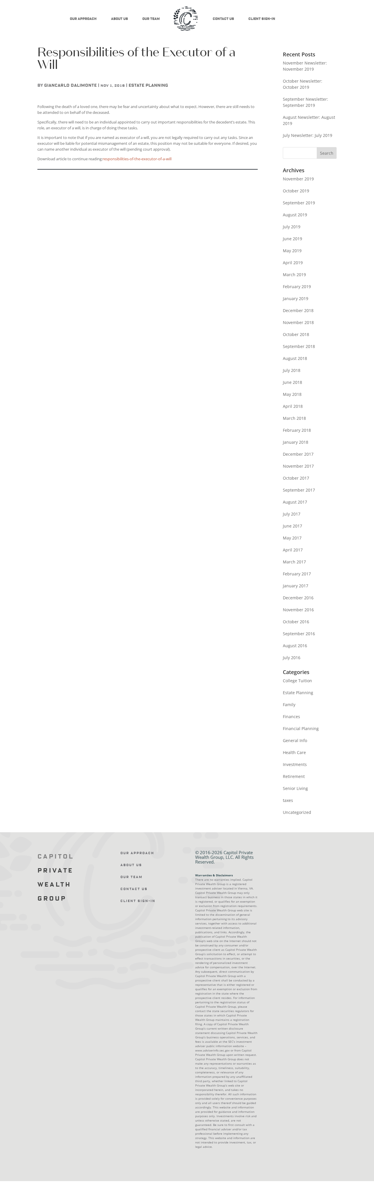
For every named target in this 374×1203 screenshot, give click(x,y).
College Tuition (297, 680)
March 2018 (294, 418)
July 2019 (291, 226)
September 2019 (299, 203)
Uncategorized (297, 812)
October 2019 (296, 191)
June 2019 (292, 238)
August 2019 (295, 214)
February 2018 (297, 430)
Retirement (294, 776)
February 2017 (297, 574)
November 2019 (298, 179)
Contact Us (223, 18)
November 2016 (298, 609)
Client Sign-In (261, 18)
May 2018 (292, 394)
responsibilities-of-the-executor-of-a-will (137, 158)
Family (289, 704)
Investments (295, 764)
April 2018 (293, 406)
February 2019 (297, 286)
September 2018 (299, 346)
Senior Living (295, 788)
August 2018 (295, 358)
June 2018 (292, 382)
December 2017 (298, 454)
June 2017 (292, 526)
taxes (288, 800)
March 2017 (294, 562)
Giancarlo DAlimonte (70, 85)
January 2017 (295, 586)
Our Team (151, 18)
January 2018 (295, 442)
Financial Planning (301, 728)
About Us (119, 18)
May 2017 (292, 538)
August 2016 (295, 645)
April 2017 (293, 550)
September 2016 (299, 633)
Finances (291, 716)
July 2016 (291, 657)
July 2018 (291, 370)
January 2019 (295, 298)
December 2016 (298, 597)
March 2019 (294, 274)
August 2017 (295, 502)
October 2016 (296, 621)
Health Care (294, 752)
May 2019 (292, 250)
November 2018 (298, 322)
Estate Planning (148, 85)
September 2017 (299, 490)
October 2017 (296, 478)
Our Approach (83, 18)
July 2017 (291, 514)
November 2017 (298, 466)
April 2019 (293, 262)
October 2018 (296, 334)
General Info (295, 740)
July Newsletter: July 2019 (307, 135)
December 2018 (298, 310)
